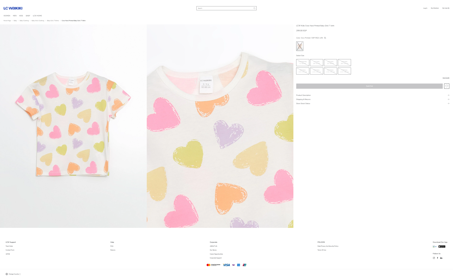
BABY (28, 16)
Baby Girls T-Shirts (53, 21)
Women (7, 16)
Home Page (7, 21)
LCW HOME (37, 16)
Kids (21, 16)
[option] (299, 46)
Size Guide (446, 78)
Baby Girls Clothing (38, 21)
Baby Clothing (24, 21)
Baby (15, 21)
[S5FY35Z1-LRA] (325, 38)
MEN (15, 16)
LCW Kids (300, 25)
